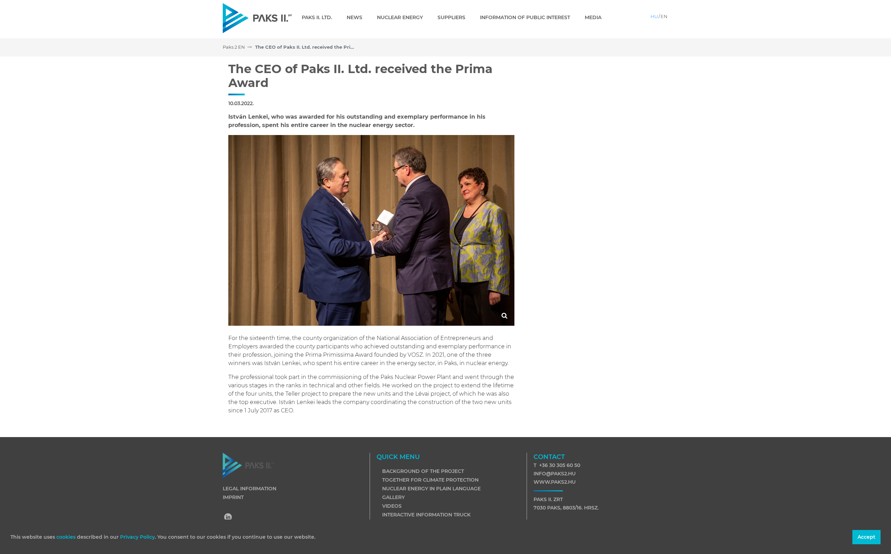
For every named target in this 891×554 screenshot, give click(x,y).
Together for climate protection (430, 480)
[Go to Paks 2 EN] (257, 18)
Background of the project (423, 471)
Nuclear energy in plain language (431, 488)
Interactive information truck (426, 515)
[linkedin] (228, 518)
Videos (392, 506)
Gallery (393, 497)
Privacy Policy (137, 537)
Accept (866, 537)
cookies (66, 537)
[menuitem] (319, 17)
